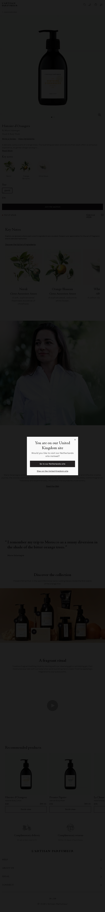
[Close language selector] (75, 439)
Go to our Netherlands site (52, 464)
